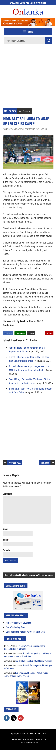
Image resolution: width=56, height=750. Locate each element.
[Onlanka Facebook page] (7, 716)
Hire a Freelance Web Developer (18, 622)
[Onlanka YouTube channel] (21, 716)
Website (6, 550)
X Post (31, 333)
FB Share (8, 333)
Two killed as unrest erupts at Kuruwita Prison (33, 660)
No (20, 111)
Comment (26, 111)
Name (6, 529)
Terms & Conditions (29, 742)
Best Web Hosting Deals (15, 627)
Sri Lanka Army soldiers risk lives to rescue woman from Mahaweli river (27, 655)
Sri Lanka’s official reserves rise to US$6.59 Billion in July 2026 (24, 647)
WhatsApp (20, 333)
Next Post (45, 462)
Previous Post (15, 462)
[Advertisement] (28, 77)
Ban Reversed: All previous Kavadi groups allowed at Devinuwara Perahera (26, 674)
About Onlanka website (22, 739)
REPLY (49, 333)
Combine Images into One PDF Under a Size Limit (25, 631)
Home (7, 575)
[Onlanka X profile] (14, 716)
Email (6, 539)
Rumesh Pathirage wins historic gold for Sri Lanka (28, 667)
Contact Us (41, 739)
